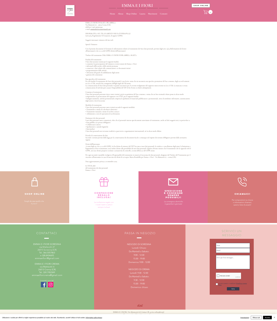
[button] (208, 12)
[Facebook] (43, 284)
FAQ (140, 305)
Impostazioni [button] (244, 317)
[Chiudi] (274, 317)
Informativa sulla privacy (94, 317)
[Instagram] (50, 284)
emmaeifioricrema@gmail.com (100, 29)
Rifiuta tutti (256, 317)
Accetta (267, 317)
